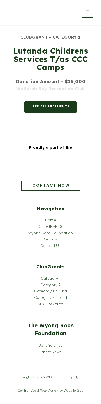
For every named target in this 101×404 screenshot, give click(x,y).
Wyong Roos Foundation (50, 232)
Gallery (50, 239)
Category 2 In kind (50, 297)
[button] (50, 186)
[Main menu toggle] (87, 12)
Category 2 (50, 284)
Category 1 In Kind (50, 290)
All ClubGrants (50, 303)
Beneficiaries (51, 345)
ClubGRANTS (50, 226)
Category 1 (50, 278)
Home (50, 219)
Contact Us (50, 245)
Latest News (50, 351)
